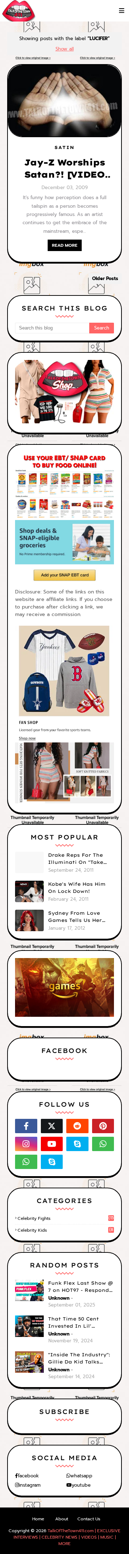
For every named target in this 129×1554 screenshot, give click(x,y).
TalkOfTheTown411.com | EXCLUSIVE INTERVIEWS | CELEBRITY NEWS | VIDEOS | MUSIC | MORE (67, 1537)
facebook (28, 1475)
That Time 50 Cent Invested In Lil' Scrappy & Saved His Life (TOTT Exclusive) (78, 1322)
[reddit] (77, 1126)
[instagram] (26, 1144)
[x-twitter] (52, 1126)
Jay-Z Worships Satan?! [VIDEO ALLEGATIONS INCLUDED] (64, 169)
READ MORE (64, 245)
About (61, 1519)
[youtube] (52, 1144)
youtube (81, 1485)
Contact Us (88, 1519)
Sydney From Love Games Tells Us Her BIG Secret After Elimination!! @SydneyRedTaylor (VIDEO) (75, 917)
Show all (65, 48)
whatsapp (81, 1475)
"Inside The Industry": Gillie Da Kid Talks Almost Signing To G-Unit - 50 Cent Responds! (79, 1358)
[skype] (77, 1144)
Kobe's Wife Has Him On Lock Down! (77, 887)
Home (38, 1519)
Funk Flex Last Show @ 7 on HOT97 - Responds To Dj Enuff (80, 1287)
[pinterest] (103, 1126)
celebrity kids (65, 1230)
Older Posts (105, 278)
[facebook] (26, 1126)
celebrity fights (66, 1218)
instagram (29, 1485)
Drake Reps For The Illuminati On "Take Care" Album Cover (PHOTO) (75, 859)
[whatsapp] (103, 1144)
